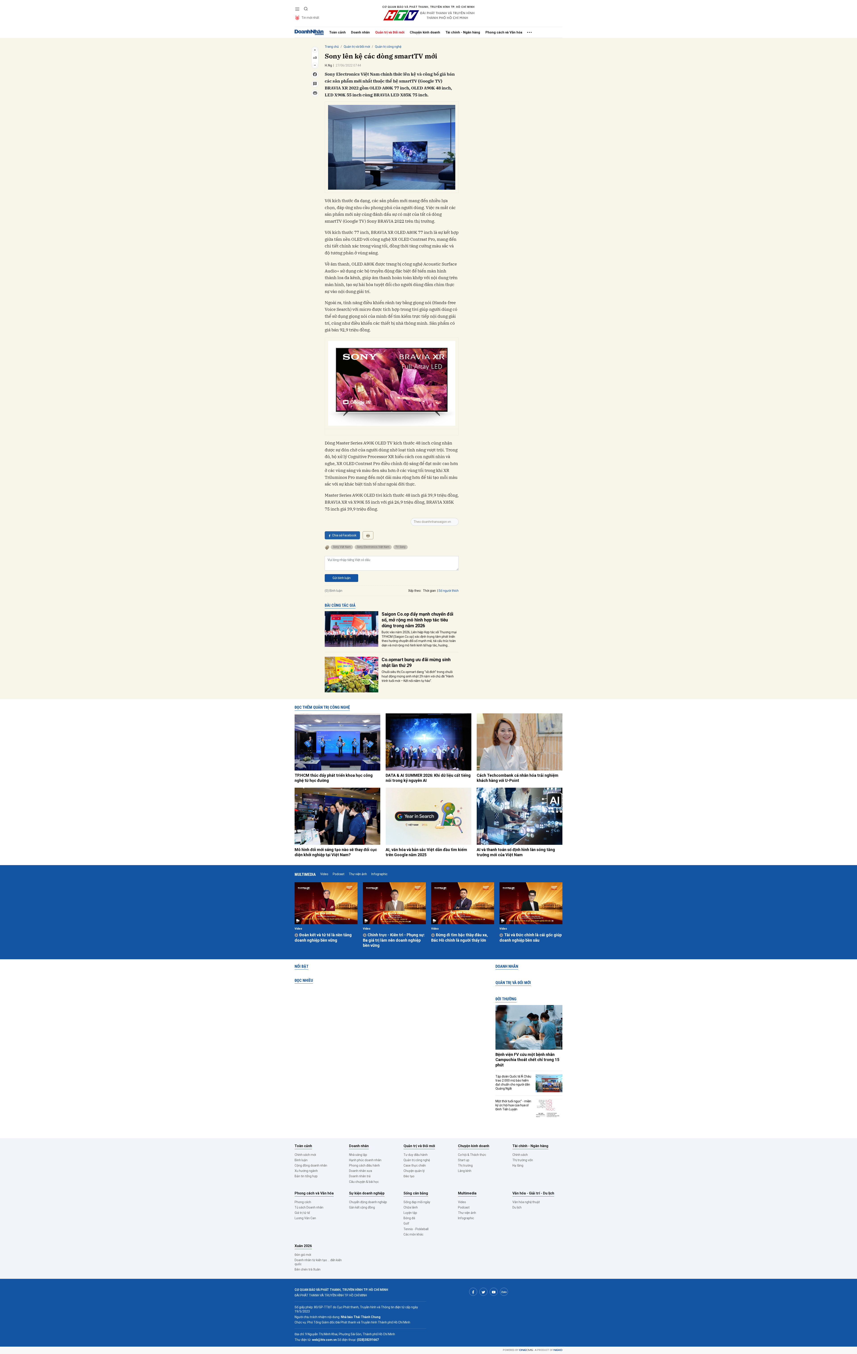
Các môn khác (413, 1234)
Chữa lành (411, 1207)
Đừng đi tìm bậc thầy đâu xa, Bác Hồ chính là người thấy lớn (459, 937)
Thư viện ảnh (358, 874)
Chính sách (520, 1155)
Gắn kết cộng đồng (362, 1207)
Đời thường (505, 999)
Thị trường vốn (522, 1160)
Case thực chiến (415, 1165)
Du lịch (517, 1207)
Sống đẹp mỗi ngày (417, 1202)
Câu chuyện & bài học (364, 1182)
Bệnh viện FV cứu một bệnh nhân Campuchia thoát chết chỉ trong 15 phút (527, 1059)
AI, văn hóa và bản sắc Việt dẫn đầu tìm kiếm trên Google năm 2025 (426, 852)
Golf (406, 1223)
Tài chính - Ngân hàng (462, 32)
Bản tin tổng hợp (306, 1176)
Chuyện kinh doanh (425, 32)
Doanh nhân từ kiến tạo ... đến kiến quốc (318, 1262)
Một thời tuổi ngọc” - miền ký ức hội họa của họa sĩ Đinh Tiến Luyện (513, 1105)
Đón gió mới (303, 1254)
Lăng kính (464, 1171)
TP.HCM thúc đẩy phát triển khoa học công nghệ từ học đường (334, 778)
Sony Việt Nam (342, 546)
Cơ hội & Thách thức (472, 1155)
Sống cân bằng (416, 1193)
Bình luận (301, 1160)
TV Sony (400, 546)
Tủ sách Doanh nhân (309, 1207)
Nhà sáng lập (358, 1155)
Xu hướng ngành (306, 1171)
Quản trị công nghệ (388, 46)
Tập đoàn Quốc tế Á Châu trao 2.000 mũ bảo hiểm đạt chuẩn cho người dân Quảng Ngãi (513, 1082)
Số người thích (449, 590)
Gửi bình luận (342, 578)
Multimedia (305, 874)
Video (324, 874)
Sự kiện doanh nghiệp (367, 1193)
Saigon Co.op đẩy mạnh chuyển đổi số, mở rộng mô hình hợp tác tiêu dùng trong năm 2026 (417, 619)
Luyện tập (410, 1213)
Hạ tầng (517, 1165)
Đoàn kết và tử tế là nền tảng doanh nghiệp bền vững (323, 937)
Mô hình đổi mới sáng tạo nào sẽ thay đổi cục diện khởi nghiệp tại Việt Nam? (336, 852)
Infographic (379, 874)
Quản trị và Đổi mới (389, 32)
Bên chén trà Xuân (307, 1269)
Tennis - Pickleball (416, 1229)
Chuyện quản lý (414, 1171)
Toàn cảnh (337, 32)
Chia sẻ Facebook (344, 535)
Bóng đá (409, 1218)
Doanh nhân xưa (360, 1171)
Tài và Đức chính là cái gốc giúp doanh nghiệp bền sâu (530, 937)
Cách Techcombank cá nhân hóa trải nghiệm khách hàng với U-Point (517, 778)
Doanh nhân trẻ (359, 1176)
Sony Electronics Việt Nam (373, 546)
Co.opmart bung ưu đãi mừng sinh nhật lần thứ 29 (416, 662)
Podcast (338, 874)
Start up (463, 1160)
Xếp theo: (414, 590)
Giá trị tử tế (302, 1213)
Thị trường (465, 1165)
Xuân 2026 (303, 1246)
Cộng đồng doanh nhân (311, 1165)
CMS (526, 1350)
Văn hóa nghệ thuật (526, 1202)
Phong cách (303, 1202)
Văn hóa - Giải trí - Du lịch (533, 1193)
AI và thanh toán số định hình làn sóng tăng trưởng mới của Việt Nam (516, 852)
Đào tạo (409, 1176)
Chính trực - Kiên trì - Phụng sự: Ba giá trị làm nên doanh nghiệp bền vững (394, 940)
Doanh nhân (360, 32)
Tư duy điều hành (416, 1155)
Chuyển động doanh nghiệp (368, 1202)
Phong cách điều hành (364, 1165)
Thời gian (429, 590)
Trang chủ (332, 46)
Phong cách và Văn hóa (503, 32)
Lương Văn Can (305, 1218)
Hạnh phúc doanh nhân (365, 1160)
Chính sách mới (305, 1155)
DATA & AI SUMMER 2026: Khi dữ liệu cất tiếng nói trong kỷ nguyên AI (428, 778)
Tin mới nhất (310, 17)
